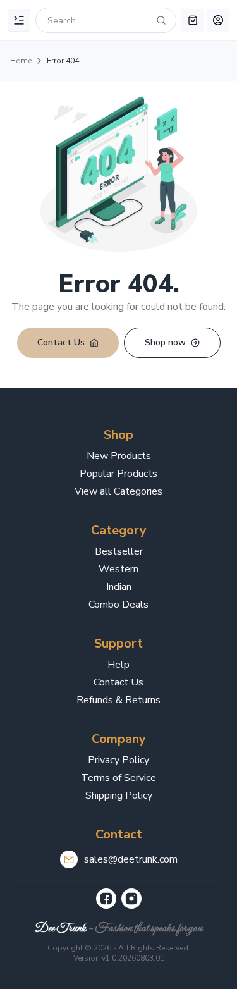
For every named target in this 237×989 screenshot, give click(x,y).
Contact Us (118, 682)
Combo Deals (118, 604)
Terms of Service (118, 778)
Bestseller (119, 551)
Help (118, 665)
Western (118, 569)
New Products (119, 456)
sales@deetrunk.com (131, 859)
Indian (118, 587)
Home (21, 61)
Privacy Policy (118, 760)
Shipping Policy (118, 795)
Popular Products (118, 474)
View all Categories (118, 491)
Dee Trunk (60, 929)
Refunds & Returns (118, 700)
